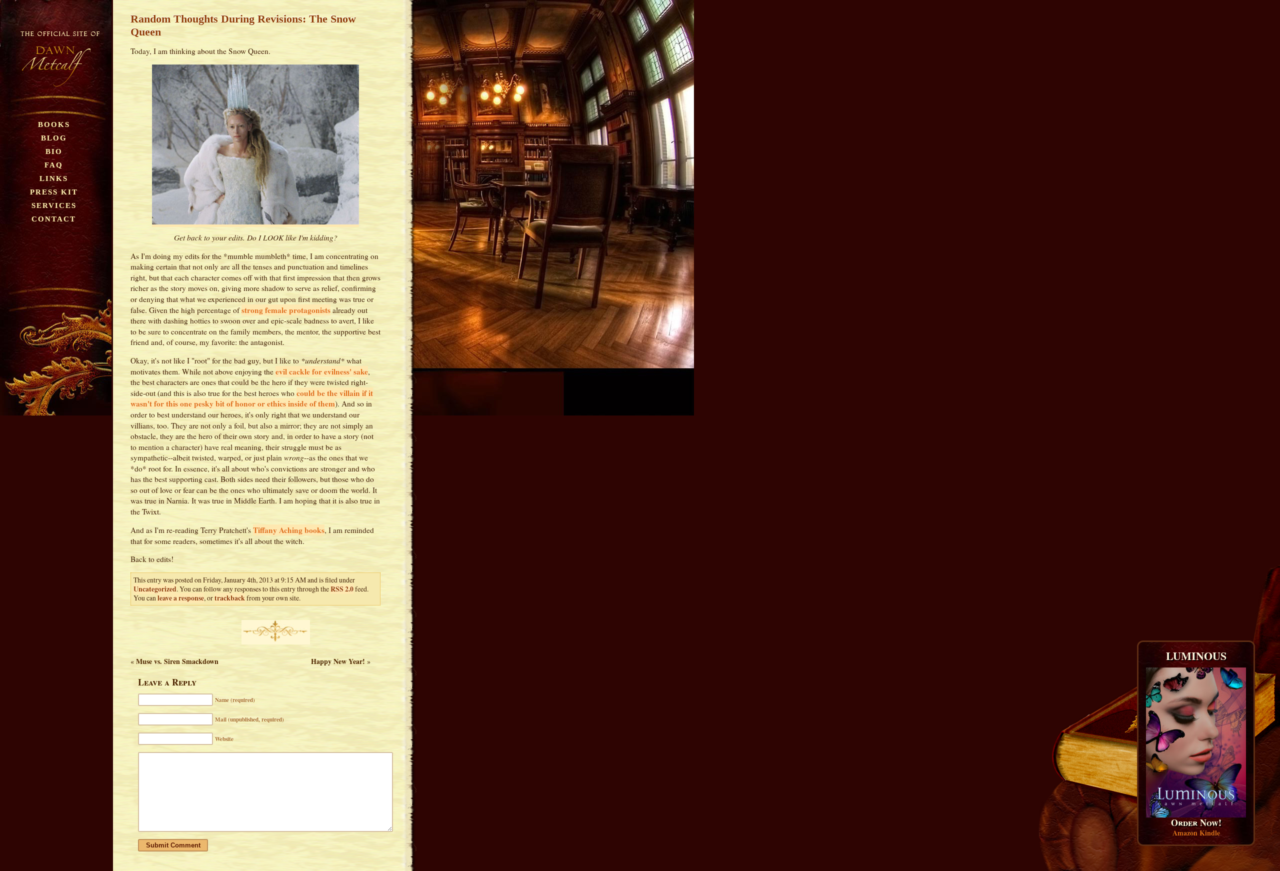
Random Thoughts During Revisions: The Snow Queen (243, 25)
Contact (54, 218)
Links (54, 178)
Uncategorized (155, 589)
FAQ (53, 164)
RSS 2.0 (342, 589)
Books (54, 124)
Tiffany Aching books (288, 530)
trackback (229, 598)
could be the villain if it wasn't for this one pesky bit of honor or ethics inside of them (251, 399)
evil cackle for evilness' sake (322, 371)
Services (54, 205)
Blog (54, 138)
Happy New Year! (338, 661)
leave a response (181, 598)
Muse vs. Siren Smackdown (177, 661)
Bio (54, 151)
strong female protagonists (286, 310)
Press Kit (54, 192)
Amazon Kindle (1196, 833)
